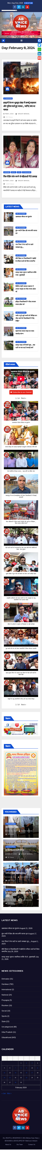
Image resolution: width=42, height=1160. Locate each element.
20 (10, 1077)
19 (4, 1077)
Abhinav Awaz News (32, 1138)
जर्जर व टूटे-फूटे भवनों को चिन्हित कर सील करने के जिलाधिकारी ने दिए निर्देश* (26, 318)
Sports (4, 1016)
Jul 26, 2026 (11, 900)
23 (26, 1077)
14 (15, 1072)
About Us (8, 1144)
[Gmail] (39, 58)
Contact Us (31, 1144)
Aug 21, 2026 (12, 831)
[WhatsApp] (39, 49)
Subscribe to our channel (22, 392)
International (6, 989)
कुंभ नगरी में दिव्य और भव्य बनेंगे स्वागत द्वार (14, 850)
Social (14, 172)
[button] (23, 398)
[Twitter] (39, 45)
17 (32, 1072)
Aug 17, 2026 (12, 854)
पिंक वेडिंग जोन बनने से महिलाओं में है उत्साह (20, 176)
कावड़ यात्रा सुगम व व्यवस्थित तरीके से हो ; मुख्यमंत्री (18, 957)
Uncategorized (21, 213)
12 (4, 1072)
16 (26, 1072)
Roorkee (5, 1005)
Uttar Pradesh (7, 1032)
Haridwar (7, 172)
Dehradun (5, 979)
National (5, 995)
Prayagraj (5, 1000)
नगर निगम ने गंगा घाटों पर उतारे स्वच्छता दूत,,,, (15, 873)
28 (15, 1082)
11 (37, 1068)
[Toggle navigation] (21, 40)
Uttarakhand (8, 98)
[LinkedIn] (39, 54)
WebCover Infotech (31, 1141)
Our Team (20, 1144)
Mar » (9, 1093)
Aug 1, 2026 (11, 877)
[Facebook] (39, 40)
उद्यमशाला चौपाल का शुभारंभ (24, 217)
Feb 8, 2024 (9, 114)
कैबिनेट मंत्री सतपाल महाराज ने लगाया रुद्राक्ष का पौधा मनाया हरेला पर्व (26, 289)
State (19, 172)
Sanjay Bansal (23, 114)
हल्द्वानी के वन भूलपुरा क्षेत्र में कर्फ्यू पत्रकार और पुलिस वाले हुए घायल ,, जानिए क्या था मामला (19, 106)
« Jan (4, 1093)
